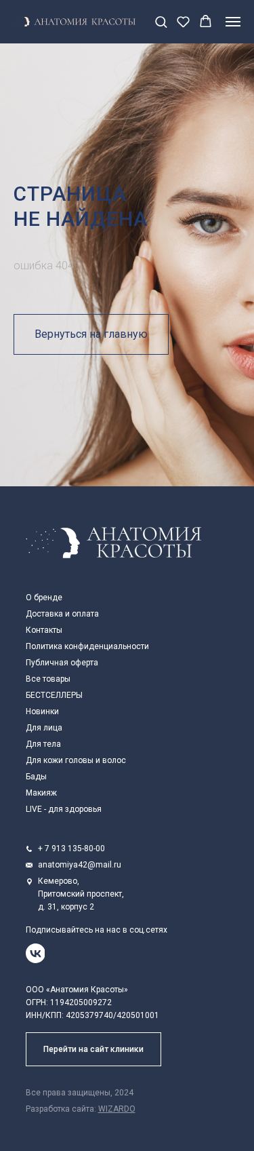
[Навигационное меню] (233, 21)
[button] (160, 21)
